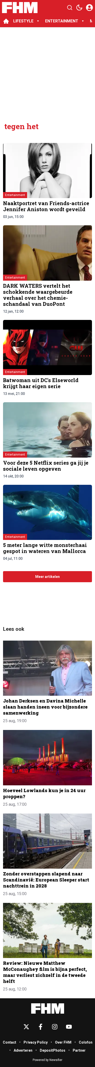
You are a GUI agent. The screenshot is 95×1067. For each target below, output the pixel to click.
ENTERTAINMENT (61, 21)
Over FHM (63, 1042)
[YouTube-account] (69, 1027)
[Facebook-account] (40, 1027)
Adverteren (23, 1050)
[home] (6, 21)
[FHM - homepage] (19, 7)
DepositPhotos (52, 1050)
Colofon (85, 1042)
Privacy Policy (36, 1042)
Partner (79, 1050)
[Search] (70, 8)
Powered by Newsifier (47, 1060)
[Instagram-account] (55, 1027)
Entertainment (15, 195)
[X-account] (26, 1027)
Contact (9, 1042)
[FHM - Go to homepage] (47, 1008)
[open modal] (89, 7)
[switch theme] (79, 7)
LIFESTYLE (23, 21)
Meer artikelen (47, 577)
